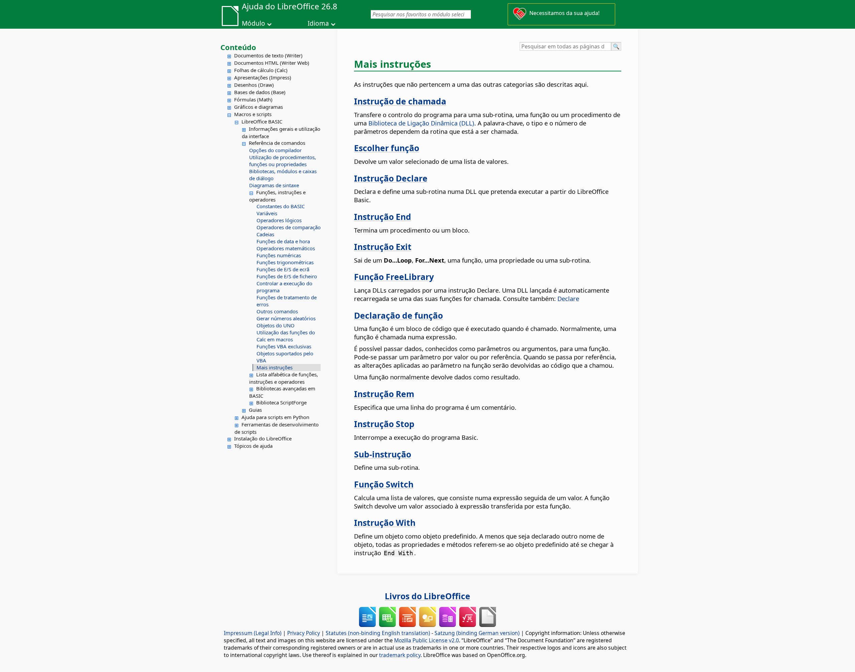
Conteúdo (238, 47)
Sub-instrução (382, 454)
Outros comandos (277, 311)
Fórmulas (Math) (253, 99)
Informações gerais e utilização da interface (281, 132)
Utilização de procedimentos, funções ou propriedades (282, 160)
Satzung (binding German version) (477, 633)
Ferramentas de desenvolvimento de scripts (276, 428)
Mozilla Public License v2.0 (426, 640)
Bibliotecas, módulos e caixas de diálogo (283, 175)
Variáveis (266, 213)
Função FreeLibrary (394, 276)
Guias (255, 409)
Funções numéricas (278, 255)
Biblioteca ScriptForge (281, 402)
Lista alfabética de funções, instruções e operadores (283, 378)
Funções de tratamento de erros (286, 301)
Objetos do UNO (275, 325)
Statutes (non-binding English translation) (378, 633)
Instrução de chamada (400, 101)
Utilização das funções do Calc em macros (285, 336)
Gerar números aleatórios (286, 318)
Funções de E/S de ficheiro (286, 276)
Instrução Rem (384, 393)
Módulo (253, 23)
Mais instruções (274, 367)
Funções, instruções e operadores (277, 196)
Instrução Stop (384, 423)
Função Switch (383, 484)
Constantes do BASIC (280, 206)
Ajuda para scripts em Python (275, 417)
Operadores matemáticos (285, 248)
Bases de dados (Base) (260, 92)
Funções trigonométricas (285, 262)
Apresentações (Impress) (262, 77)
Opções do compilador (275, 150)
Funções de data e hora (283, 241)
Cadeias (265, 234)
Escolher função (386, 147)
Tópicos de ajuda (253, 445)
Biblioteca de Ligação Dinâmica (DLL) (421, 123)
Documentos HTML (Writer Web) (271, 62)
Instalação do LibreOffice (263, 438)
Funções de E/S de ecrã (282, 269)
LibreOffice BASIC (261, 121)
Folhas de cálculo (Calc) (261, 70)
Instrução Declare (391, 178)
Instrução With (384, 522)
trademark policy (399, 655)
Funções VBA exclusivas (283, 346)
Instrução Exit (382, 246)
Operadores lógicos (279, 220)
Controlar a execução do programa (284, 287)
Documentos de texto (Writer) (268, 55)
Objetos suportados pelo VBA (284, 357)
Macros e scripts (253, 114)
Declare (568, 298)
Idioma (318, 23)
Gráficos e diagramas (258, 106)
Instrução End (382, 216)
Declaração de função (398, 315)
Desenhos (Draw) (254, 84)
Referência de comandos (277, 142)
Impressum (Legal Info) (253, 633)
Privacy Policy (303, 633)
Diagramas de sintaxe (274, 185)
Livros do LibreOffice (427, 596)
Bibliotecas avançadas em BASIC (282, 392)
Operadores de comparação (288, 227)
